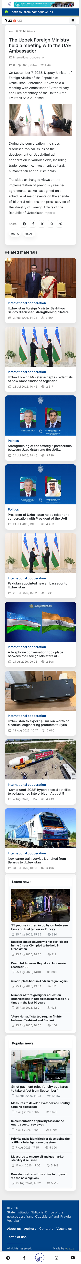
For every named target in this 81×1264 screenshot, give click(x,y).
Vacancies (64, 1229)
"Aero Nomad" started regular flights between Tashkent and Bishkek (36, 1018)
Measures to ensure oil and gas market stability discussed (37, 1158)
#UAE (29, 233)
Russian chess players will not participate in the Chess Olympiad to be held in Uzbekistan (39, 945)
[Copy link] (59, 224)
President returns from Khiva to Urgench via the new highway (39, 1176)
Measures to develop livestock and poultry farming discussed (40, 1104)
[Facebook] (32, 224)
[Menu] (72, 20)
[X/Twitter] (41, 224)
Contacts (46, 1229)
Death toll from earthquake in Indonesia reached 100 (38, 965)
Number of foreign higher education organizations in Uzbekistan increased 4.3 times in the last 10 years (40, 998)
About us (14, 1229)
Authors (30, 1229)
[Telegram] (23, 224)
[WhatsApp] (50, 224)
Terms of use (17, 1237)
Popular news (22, 1043)
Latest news (21, 882)
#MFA (15, 233)
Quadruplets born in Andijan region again (39, 981)
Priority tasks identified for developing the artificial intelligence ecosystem (40, 1140)
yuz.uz (69, 1248)
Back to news (25, 31)
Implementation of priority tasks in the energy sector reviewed (37, 1122)
